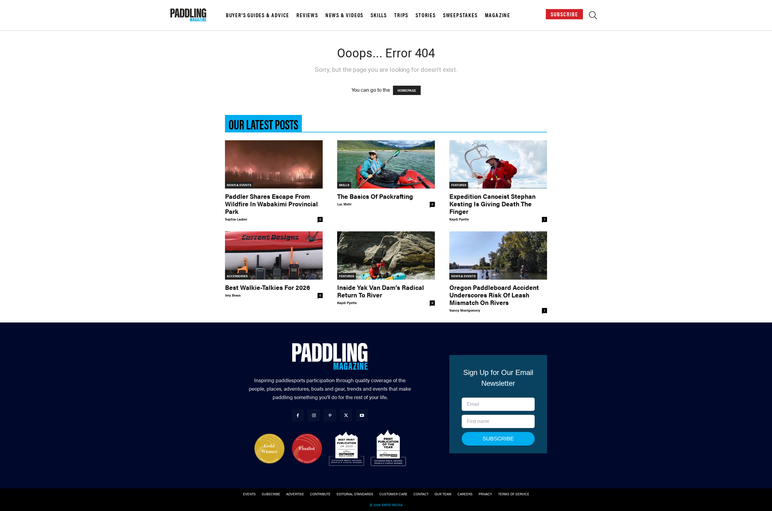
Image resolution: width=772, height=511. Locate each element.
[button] (593, 16)
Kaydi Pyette (459, 219)
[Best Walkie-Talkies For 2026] (274, 255)
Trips (401, 15)
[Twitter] (346, 415)
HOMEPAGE (406, 90)
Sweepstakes (460, 15)
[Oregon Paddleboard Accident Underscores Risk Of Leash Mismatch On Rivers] (498, 255)
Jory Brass (233, 295)
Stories (426, 15)
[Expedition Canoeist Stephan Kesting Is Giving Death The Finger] (498, 164)
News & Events (239, 185)
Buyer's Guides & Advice (257, 15)
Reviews (307, 15)
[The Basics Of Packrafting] (386, 164)
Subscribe (564, 14)
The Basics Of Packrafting (375, 196)
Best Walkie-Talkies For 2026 (267, 287)
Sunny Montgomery (464, 310)
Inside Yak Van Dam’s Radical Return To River (380, 291)
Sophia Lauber (236, 219)
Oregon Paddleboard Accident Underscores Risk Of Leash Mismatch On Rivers (494, 295)
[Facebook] (298, 415)
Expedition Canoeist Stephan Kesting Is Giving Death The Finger (492, 204)
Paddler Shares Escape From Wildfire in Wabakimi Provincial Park (271, 204)
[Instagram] (314, 415)
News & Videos (344, 15)
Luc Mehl (344, 204)
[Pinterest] (330, 415)
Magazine (497, 15)
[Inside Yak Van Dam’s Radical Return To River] (386, 255)
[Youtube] (362, 415)
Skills (379, 15)
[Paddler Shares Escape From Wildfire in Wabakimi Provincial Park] (274, 164)
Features (458, 185)
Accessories (237, 276)
